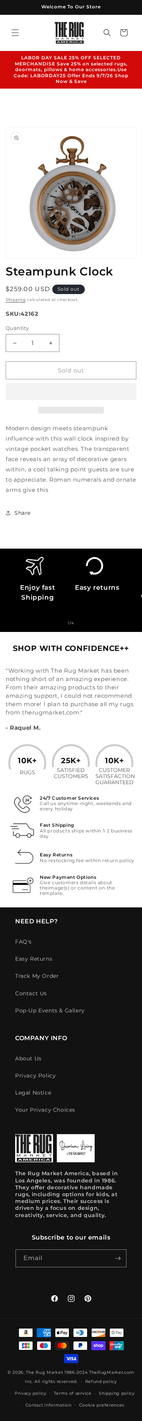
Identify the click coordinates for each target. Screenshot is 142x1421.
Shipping (16, 299)
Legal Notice (33, 1092)
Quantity (17, 328)
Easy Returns (33, 958)
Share (22, 512)
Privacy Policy (35, 1075)
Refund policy (101, 1381)
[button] (71, 392)
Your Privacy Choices (45, 1109)
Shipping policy (117, 1393)
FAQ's (23, 941)
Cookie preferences (102, 1405)
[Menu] (15, 32)
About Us (28, 1058)
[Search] (107, 32)
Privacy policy (31, 1393)
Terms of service (72, 1393)
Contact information (48, 1405)
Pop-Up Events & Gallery (50, 1010)
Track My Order (37, 975)
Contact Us (31, 993)
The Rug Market (44, 1372)
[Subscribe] (117, 1258)
